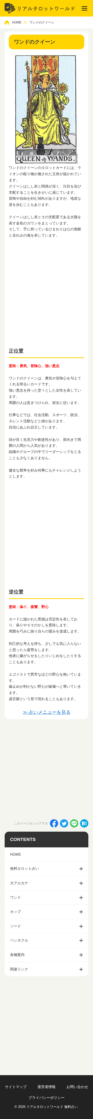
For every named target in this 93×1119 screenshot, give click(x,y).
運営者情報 (46, 1087)
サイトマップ (16, 1087)
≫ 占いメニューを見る (47, 712)
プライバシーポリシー (46, 1098)
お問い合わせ (77, 1087)
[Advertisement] (46, 291)
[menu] (84, 8)
